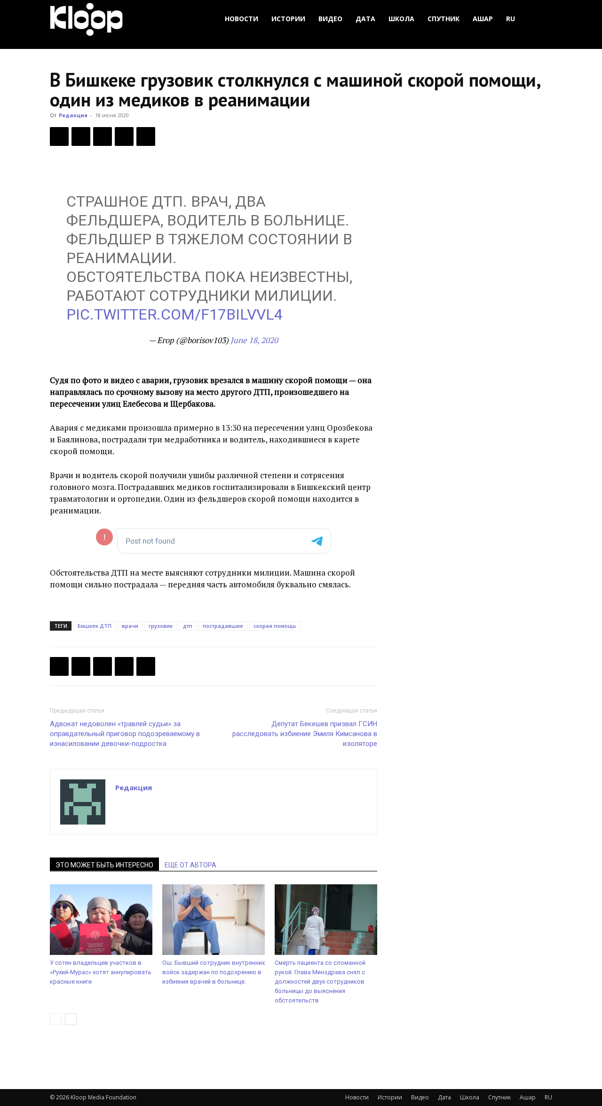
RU (510, 18)
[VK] (102, 136)
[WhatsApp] (145, 136)
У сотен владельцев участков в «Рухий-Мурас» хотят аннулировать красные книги (100, 972)
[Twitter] (80, 136)
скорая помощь (274, 625)
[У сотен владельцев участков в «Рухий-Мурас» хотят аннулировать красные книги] (101, 919)
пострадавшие (223, 625)
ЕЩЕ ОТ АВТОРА (190, 865)
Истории (288, 18)
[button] (541, 19)
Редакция (73, 115)
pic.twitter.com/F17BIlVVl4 (174, 314)
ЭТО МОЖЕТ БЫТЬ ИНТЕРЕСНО (104, 865)
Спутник (443, 18)
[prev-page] (56, 1019)
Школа (401, 18)
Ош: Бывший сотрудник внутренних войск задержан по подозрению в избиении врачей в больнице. (213, 972)
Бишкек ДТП (94, 625)
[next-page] (71, 1019)
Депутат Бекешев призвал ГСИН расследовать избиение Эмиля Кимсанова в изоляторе (304, 734)
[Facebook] (59, 136)
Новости (241, 18)
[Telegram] (124, 136)
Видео (330, 18)
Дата (365, 18)
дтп (187, 625)
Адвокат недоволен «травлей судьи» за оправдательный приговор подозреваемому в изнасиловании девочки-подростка (125, 734)
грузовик (161, 625)
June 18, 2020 (254, 340)
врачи (130, 625)
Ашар (483, 18)
